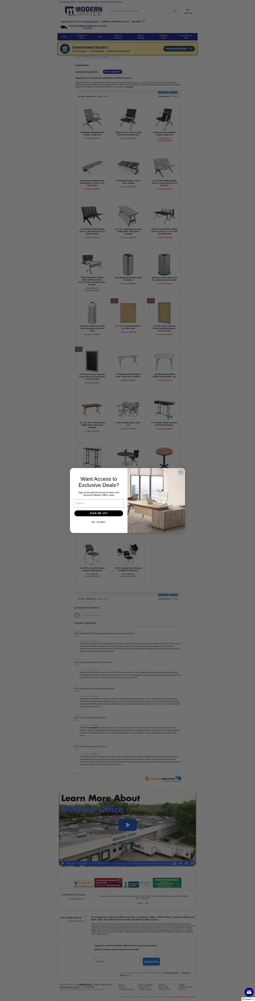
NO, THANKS (99, 522)
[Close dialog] (181, 472)
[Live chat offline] (249, 992)
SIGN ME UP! (99, 513)
